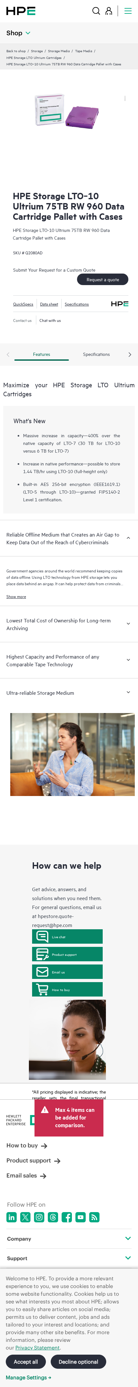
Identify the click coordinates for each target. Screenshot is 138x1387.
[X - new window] (25, 1217)
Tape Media (83, 50)
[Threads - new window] (53, 1217)
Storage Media (59, 50)
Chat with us (50, 320)
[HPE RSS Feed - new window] (94, 1217)
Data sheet (49, 304)
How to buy (61, 989)
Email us (58, 971)
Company (19, 1238)
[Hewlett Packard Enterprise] (20, 11)
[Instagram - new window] (39, 1217)
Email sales (21, 1175)
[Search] (96, 11)
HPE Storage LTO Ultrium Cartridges (34, 57)
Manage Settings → (28, 1377)
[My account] (109, 11)
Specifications (77, 304)
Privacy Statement (37, 1347)
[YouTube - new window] (80, 1217)
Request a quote (103, 279)
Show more (16, 596)
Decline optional (78, 1361)
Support (17, 1258)
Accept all (26, 1361)
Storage (37, 50)
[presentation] (130, 355)
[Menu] (128, 11)
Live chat (58, 936)
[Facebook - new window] (67, 1217)
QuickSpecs (23, 304)
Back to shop (16, 50)
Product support (64, 954)
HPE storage (92, 577)
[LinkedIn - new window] (11, 1217)
